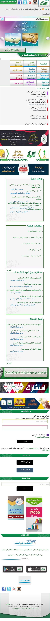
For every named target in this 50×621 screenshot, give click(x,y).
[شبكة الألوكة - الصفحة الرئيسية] (38, 10)
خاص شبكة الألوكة (41, 96)
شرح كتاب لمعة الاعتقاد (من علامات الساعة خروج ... (36, 101)
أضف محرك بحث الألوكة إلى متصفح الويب (25, 608)
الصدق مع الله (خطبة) (33, 191)
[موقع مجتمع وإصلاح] (43, 70)
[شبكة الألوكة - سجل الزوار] (29, 10)
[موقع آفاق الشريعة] (30, 63)
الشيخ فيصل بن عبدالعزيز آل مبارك (22, 305)
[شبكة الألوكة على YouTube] (30, 2)
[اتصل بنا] (46, 15)
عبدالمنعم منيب (15, 293)
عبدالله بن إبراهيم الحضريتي (20, 193)
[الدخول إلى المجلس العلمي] (33, 55)
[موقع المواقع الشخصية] (30, 76)
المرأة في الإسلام (35, 250)
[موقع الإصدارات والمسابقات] (30, 83)
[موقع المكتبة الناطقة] (43, 83)
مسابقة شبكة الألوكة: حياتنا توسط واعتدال (26, 331)
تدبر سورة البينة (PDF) (38, 116)
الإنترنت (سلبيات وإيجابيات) (31, 256)
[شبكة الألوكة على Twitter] (25, 2)
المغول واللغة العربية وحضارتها (30, 296)
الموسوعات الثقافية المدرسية (21, 286)
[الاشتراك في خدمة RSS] (43, 10)
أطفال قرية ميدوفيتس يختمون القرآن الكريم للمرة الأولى (25, 553)
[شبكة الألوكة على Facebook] (20, 2)
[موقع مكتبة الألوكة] (16, 76)
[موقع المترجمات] (16, 83)
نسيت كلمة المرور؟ (42, 437)
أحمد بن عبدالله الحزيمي (19, 202)
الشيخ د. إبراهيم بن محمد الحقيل (22, 208)
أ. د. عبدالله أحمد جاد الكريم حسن (22, 299)
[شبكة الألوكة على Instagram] (35, 2)
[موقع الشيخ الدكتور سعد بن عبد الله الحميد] (25, 27)
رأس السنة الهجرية (34, 231)
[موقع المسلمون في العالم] (43, 76)
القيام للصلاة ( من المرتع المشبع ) (29, 302)
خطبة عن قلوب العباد (33, 209)
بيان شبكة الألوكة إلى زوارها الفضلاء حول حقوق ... (36, 93)
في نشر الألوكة (25, 469)
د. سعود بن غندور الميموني (19, 212)
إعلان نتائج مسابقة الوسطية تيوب (29, 337)
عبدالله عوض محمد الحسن (38, 118)
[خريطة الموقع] (45, 10)
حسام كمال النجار (16, 189)
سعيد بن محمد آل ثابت (39, 110)
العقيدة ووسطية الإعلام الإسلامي (29, 278)
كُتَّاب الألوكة (25, 535)
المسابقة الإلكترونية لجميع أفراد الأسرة (27, 343)
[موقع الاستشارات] (16, 70)
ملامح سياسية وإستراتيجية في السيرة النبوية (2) (24, 290)
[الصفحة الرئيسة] (48, 10)
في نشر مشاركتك (26, 462)
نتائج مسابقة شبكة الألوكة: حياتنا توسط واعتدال (24, 324)
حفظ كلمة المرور (38, 435)
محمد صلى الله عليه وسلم (32, 243)
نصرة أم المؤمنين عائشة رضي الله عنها (27, 237)
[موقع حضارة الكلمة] (30, 70)
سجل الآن (45, 450)
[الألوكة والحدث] (34, 226)
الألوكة (8, 604)
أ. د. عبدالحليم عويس (17, 280)
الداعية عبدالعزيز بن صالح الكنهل (36, 104)
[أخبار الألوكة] (36, 319)
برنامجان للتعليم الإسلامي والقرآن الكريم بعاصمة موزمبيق (25, 548)
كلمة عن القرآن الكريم (38, 108)
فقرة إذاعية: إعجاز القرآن (32, 284)
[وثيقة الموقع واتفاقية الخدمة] (15, 10)
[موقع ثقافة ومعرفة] (16, 63)
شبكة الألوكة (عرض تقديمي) (31, 349)
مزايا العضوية (33, 448)
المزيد (9, 270)
